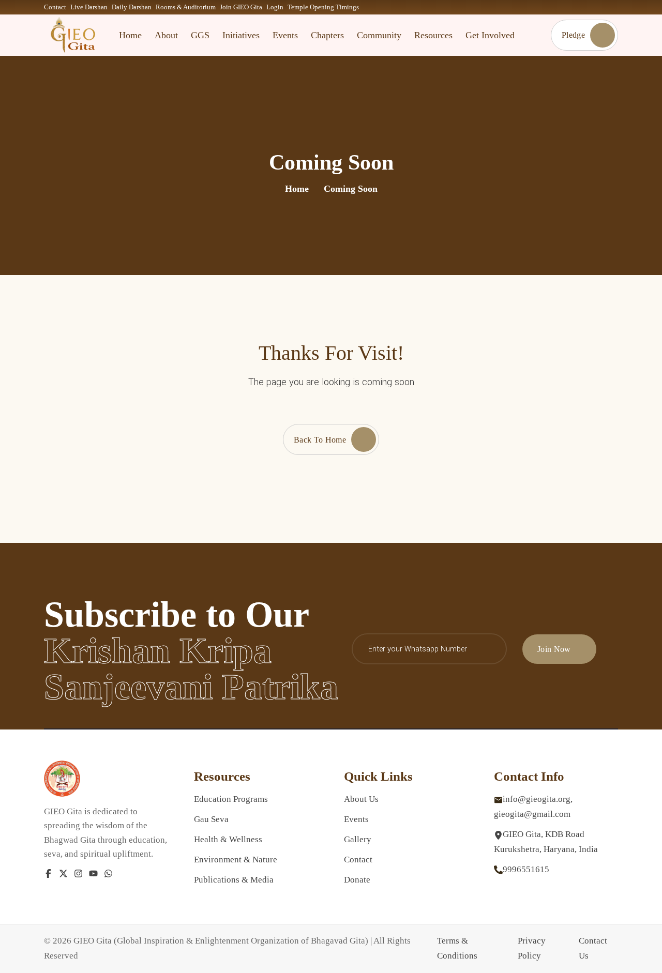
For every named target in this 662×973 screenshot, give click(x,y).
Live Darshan (89, 7)
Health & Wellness (228, 839)
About (166, 35)
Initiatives (241, 35)
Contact (55, 7)
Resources (433, 35)
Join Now (554, 649)
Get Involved (490, 35)
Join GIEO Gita (241, 7)
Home (130, 35)
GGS (200, 35)
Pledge (573, 35)
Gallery (357, 839)
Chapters (327, 35)
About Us (361, 799)
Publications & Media (234, 880)
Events (285, 35)
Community (379, 35)
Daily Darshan (132, 7)
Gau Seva (211, 819)
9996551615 (526, 869)
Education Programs (231, 799)
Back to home (320, 439)
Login (274, 7)
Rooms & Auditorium (186, 7)
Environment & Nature (235, 859)
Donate (357, 880)
